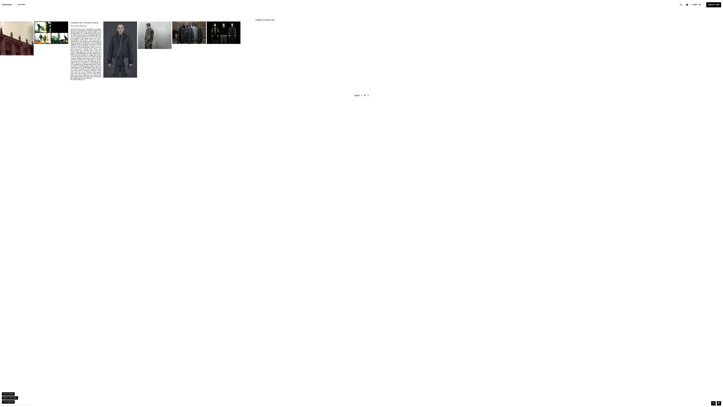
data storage (10, 398)
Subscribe (714, 5)
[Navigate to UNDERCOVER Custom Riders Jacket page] (189, 32)
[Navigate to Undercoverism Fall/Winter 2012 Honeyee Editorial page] (51, 32)
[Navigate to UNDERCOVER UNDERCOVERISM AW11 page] (120, 49)
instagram (8, 402)
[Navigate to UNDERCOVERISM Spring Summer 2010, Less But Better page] (155, 35)
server (22, 4)
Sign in (696, 4)
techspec (7, 5)
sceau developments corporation (13, 404)
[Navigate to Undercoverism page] (223, 32)
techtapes (8, 394)
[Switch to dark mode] (687, 4)
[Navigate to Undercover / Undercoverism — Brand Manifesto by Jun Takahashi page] (86, 51)
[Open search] (681, 4)
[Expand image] (28, 49)
